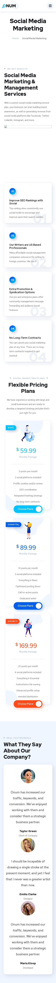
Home (15, 38)
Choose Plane (26, 509)
